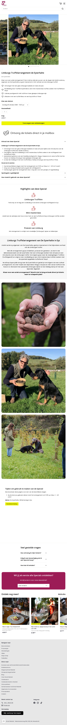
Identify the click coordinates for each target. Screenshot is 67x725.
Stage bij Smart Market (8, 670)
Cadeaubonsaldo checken (9, 682)
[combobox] (33, 8)
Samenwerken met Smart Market (11, 687)
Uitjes (3, 653)
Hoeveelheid (5, 108)
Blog (2, 675)
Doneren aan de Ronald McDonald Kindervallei (15, 665)
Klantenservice (5, 667)
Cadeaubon (5, 679)
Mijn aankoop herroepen (12, 713)
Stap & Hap (4, 656)
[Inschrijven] (46, 585)
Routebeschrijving (12, 504)
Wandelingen (5, 651)
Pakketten (4, 658)
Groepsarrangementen (8, 672)
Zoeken (3, 694)
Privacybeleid (5, 691)
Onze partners (5, 684)
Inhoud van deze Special (10, 141)
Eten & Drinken (5, 646)
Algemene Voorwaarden (8, 689)
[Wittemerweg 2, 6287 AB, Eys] (33, 510)
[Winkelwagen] (61, 3)
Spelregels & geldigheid (10, 173)
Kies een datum (7, 101)
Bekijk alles (62, 594)
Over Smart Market (7, 677)
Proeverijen (4, 648)
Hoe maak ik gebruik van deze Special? (15, 177)
